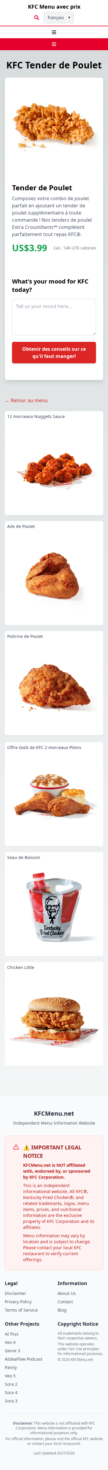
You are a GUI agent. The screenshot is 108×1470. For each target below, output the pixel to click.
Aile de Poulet (21, 526)
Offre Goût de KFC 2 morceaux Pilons (44, 747)
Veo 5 (10, 1376)
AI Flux (11, 1334)
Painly (11, 1367)
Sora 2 (11, 1384)
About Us (67, 1293)
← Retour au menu (26, 400)
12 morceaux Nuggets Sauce (36, 416)
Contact (65, 1301)
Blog (62, 1310)
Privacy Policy (18, 1301)
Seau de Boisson (23, 857)
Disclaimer (15, 1293)
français (59, 17)
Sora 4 (11, 1392)
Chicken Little (20, 967)
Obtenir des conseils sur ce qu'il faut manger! (54, 352)
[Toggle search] (36, 17)
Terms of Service (21, 1310)
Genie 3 (12, 1350)
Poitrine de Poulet (25, 636)
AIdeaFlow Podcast (23, 1359)
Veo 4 (10, 1342)
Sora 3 (11, 1401)
